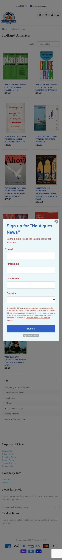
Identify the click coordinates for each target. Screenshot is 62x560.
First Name (13, 264)
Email (10, 249)
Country (11, 293)
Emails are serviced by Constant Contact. (28, 318)
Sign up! (31, 328)
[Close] (56, 221)
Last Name (13, 278)
